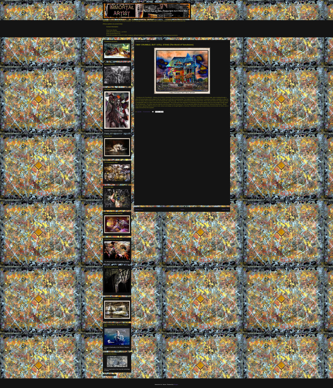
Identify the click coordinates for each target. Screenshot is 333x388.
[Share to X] (159, 112)
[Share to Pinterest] (162, 112)
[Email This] (156, 112)
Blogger (176, 384)
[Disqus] (182, 137)
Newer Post (139, 209)
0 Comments (146, 111)
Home (182, 209)
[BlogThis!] (158, 112)
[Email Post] (152, 111)
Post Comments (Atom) (186, 214)
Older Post (225, 209)
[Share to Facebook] (161, 112)
